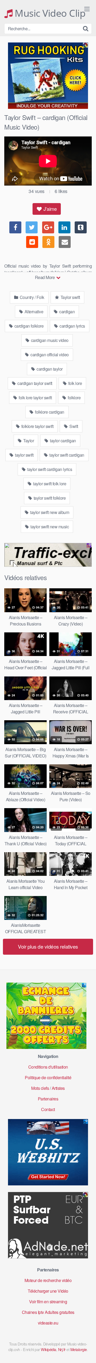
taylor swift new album (49, 512)
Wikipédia (48, 1349)
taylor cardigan (62, 441)
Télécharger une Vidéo (48, 1291)
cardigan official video (49, 355)
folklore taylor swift (36, 426)
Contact (48, 1109)
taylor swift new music (49, 527)
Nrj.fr (62, 1349)
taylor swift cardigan (66, 455)
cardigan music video (49, 340)
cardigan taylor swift (34, 383)
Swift (73, 426)
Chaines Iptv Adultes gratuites (48, 1312)
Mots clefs (40, 1088)
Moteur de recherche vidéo (48, 1280)
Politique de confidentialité (48, 1077)
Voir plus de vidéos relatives (48, 946)
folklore (74, 398)
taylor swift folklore (49, 498)
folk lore (74, 383)
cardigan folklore (28, 326)
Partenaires (48, 1099)
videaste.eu (48, 1323)
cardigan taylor (49, 369)
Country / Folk (31, 297)
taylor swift (24, 455)
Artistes (58, 1088)
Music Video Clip (49, 13)
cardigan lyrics (72, 326)
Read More (45, 277)
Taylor (28, 441)
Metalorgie (78, 1349)
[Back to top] (86, 1351)
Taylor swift (69, 297)
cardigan (66, 311)
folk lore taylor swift (35, 398)
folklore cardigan (49, 412)
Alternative (33, 311)
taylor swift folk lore (49, 484)
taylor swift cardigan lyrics (49, 469)
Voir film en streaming (48, 1301)
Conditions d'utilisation (48, 1067)
